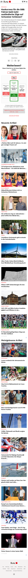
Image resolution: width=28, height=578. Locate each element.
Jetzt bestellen (6, 93)
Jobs (16, 566)
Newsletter (20, 566)
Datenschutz (19, 568)
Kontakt (4, 568)
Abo (3, 566)
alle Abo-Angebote (14, 115)
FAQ (25, 566)
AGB (24, 568)
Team (8, 568)
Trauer (12, 566)
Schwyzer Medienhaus (17, 570)
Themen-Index (9, 570)
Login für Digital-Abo (14, 72)
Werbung (7, 566)
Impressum (13, 568)
